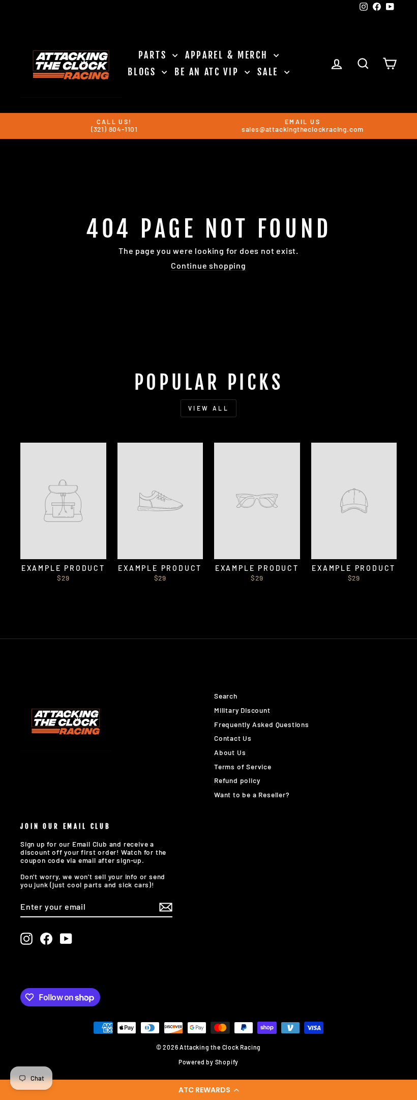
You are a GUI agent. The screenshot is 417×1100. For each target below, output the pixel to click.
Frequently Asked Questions (261, 724)
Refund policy (237, 780)
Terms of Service (243, 766)
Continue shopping (208, 265)
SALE (269, 71)
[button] (208, 1090)
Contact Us (233, 738)
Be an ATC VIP (208, 71)
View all (208, 408)
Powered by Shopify (208, 1061)
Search (225, 695)
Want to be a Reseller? (252, 794)
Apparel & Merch (228, 55)
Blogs (143, 71)
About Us (230, 752)
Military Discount (242, 710)
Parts (154, 55)
